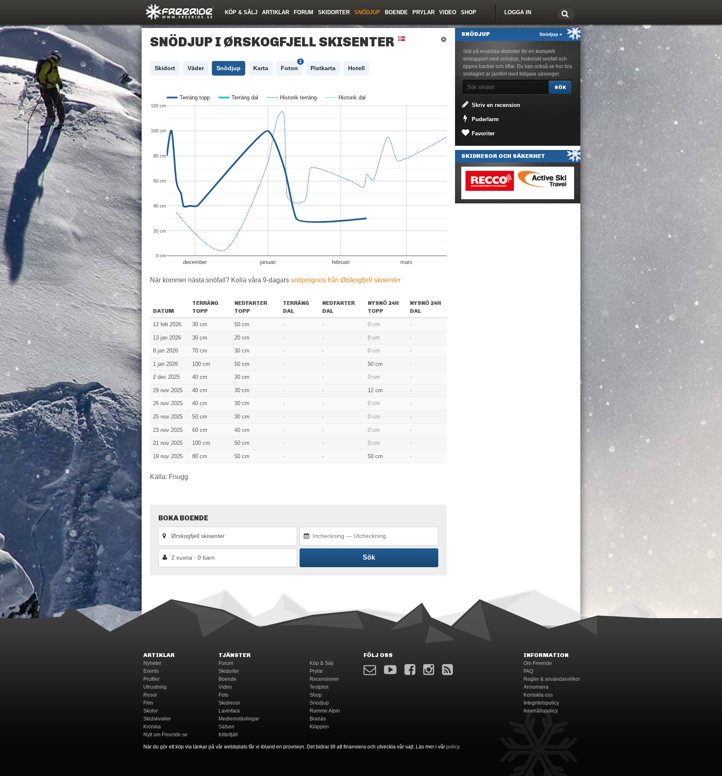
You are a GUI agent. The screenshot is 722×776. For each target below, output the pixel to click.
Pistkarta (323, 68)
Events (151, 671)
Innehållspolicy (541, 711)
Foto (224, 695)
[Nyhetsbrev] (370, 670)
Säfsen (226, 727)
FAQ (528, 671)
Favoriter (482, 133)
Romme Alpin (325, 711)
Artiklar (275, 12)
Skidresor (229, 703)
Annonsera (536, 687)
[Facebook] (409, 670)
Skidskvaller (157, 719)
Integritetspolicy (541, 703)
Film (148, 703)
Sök (369, 557)
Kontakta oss (538, 695)
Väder (196, 68)
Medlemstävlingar (239, 719)
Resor (150, 695)
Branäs (318, 719)
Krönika (152, 727)
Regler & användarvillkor (552, 679)
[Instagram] (428, 670)
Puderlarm (484, 119)
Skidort (165, 68)
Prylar (423, 12)
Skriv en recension (495, 105)
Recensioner (324, 679)
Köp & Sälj (241, 12)
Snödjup (367, 12)
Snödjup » (550, 34)
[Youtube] (390, 670)
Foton (291, 66)
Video (447, 12)
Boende (396, 12)
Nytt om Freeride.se (165, 735)
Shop (468, 12)
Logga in (517, 12)
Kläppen (319, 727)
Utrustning (155, 687)
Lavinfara (229, 711)
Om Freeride (538, 663)
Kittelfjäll (228, 735)
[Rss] (447, 670)
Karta (260, 68)
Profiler (151, 679)
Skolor (150, 711)
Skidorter (334, 12)
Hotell (356, 68)
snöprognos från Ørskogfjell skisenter (346, 280)
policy (452, 747)
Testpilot (319, 687)
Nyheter (152, 663)
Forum (303, 12)
